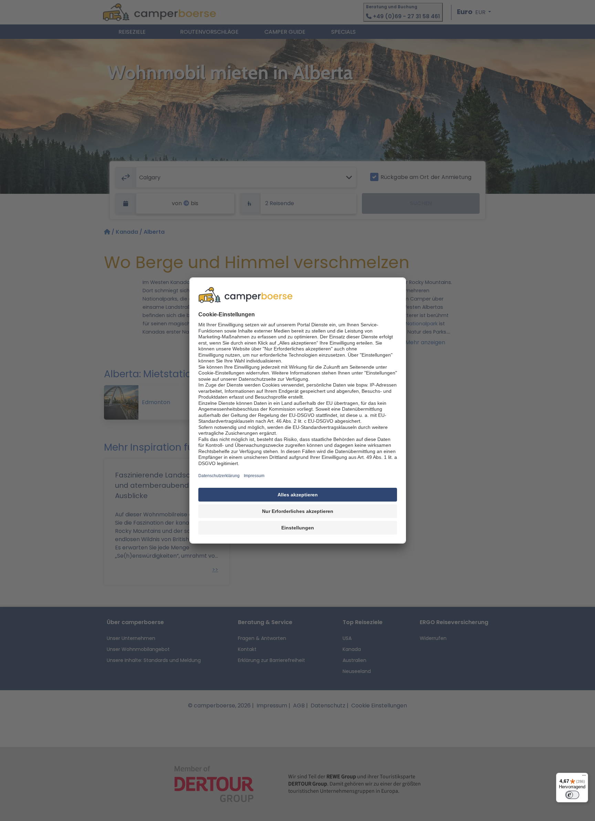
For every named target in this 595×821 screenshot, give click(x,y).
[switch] (572, 795)
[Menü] (584, 777)
